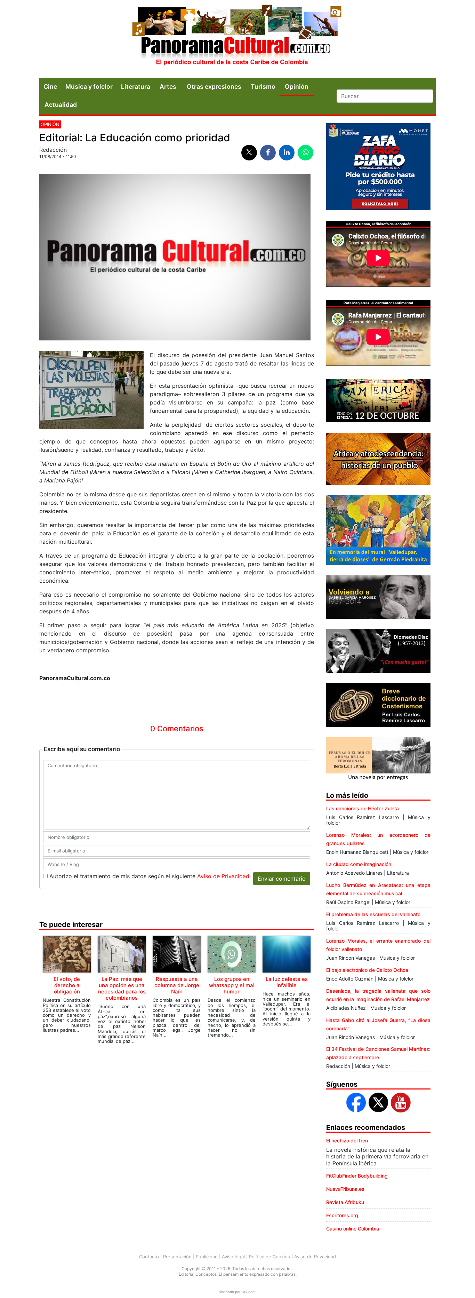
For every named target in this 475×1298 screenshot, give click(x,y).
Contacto (149, 1256)
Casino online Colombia (352, 1229)
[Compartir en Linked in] (287, 152)
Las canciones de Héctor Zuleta (362, 808)
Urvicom (249, 1292)
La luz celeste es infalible (287, 982)
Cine (50, 86)
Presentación (177, 1256)
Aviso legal (233, 1256)
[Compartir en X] (249, 152)
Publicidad (207, 1256)
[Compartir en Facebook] (268, 152)
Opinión (50, 124)
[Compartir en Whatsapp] (305, 152)
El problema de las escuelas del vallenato (373, 914)
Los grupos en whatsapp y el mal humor (232, 985)
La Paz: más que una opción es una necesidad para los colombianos (122, 988)
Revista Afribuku (345, 1202)
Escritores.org (342, 1215)
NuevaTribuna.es (345, 1189)
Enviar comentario (282, 878)
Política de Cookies (269, 1256)
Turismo (263, 86)
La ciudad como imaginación (358, 864)
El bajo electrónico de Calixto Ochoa (367, 970)
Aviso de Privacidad (223, 876)
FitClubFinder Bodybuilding (357, 1176)
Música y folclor (89, 86)
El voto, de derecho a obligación (67, 985)
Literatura (135, 86)
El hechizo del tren (347, 1140)
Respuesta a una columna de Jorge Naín (176, 985)
